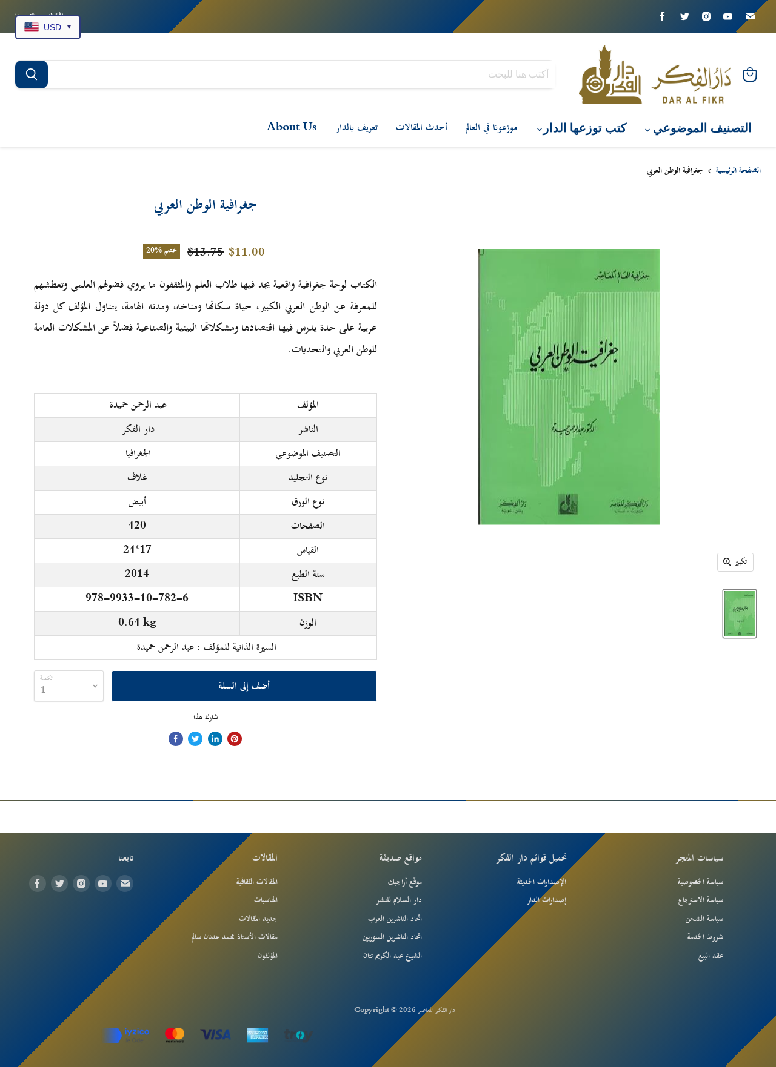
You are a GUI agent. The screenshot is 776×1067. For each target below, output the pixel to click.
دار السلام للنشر (399, 900)
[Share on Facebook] (176, 739)
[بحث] (31, 74)
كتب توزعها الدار (583, 128)
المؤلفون (268, 956)
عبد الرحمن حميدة (138, 405)
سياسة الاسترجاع (700, 900)
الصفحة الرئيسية (738, 171)
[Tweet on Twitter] (195, 739)
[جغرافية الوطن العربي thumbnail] (739, 614)
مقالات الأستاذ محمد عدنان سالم (235, 937)
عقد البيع (710, 956)
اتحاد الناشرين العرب (395, 919)
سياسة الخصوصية (700, 882)
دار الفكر (138, 429)
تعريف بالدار (356, 128)
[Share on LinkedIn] (215, 739)
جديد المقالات (258, 919)
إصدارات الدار (546, 900)
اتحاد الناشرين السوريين (392, 937)
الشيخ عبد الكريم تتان (392, 956)
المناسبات (266, 900)
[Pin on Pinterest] (234, 739)
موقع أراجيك (405, 882)
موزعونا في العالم (491, 128)
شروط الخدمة (705, 937)
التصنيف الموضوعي (701, 128)
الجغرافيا (138, 453)
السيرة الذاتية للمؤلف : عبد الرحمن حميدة (206, 647)
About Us (292, 128)
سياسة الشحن (704, 919)
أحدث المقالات (421, 128)
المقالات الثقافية (257, 882)
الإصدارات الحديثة (541, 882)
